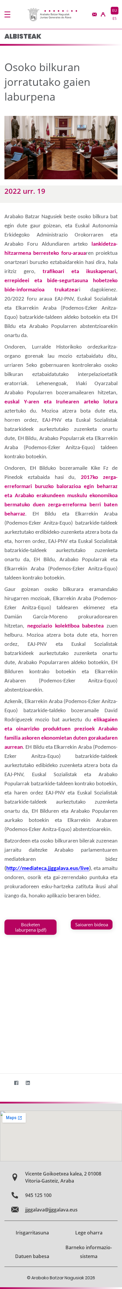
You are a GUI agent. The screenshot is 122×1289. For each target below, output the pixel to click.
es (115, 18)
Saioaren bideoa (91, 924)
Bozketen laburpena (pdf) (30, 927)
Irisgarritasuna (32, 1232)
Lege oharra (88, 1232)
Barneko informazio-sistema (88, 1252)
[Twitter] (4, 1083)
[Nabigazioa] (7, 14)
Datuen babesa (32, 1256)
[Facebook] (16, 1083)
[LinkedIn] (27, 1083)
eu (114, 10)
